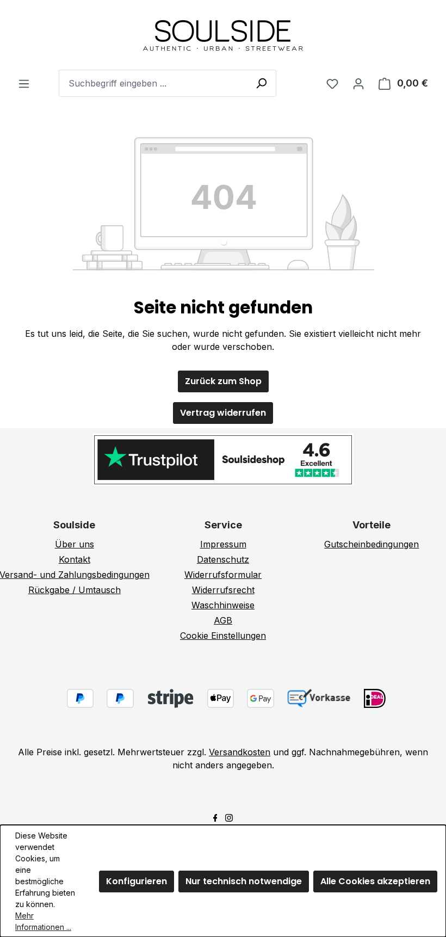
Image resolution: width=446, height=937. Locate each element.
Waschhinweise (223, 605)
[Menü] (24, 83)
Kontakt (74, 559)
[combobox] (167, 83)
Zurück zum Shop (223, 381)
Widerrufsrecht (223, 589)
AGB (223, 620)
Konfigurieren (136, 881)
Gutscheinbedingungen (371, 544)
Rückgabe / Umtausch (74, 589)
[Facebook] (215, 817)
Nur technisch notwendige (243, 881)
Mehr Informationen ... (43, 921)
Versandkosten (239, 752)
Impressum (223, 544)
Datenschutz (223, 559)
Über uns (74, 544)
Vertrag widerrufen (223, 412)
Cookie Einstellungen (223, 635)
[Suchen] (261, 82)
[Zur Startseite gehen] (223, 35)
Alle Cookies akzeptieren (375, 881)
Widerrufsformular (223, 574)
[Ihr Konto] (358, 83)
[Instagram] (229, 817)
